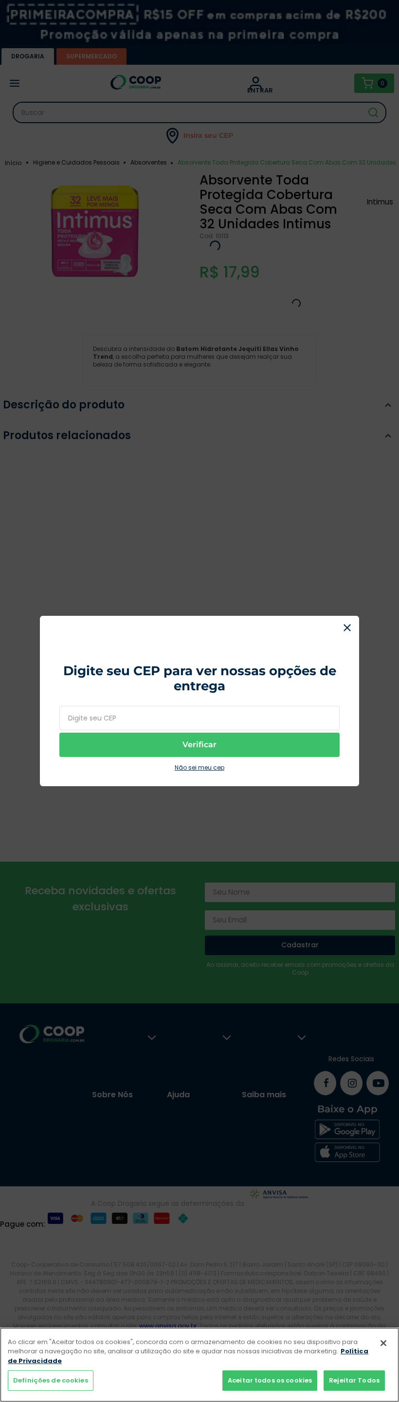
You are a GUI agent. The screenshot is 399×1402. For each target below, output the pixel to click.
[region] (199, 1365)
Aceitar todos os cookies (270, 1380)
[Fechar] (383, 1343)
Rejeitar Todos (354, 1380)
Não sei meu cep (199, 774)
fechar (347, 621)
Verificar (199, 751)
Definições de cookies (50, 1380)
